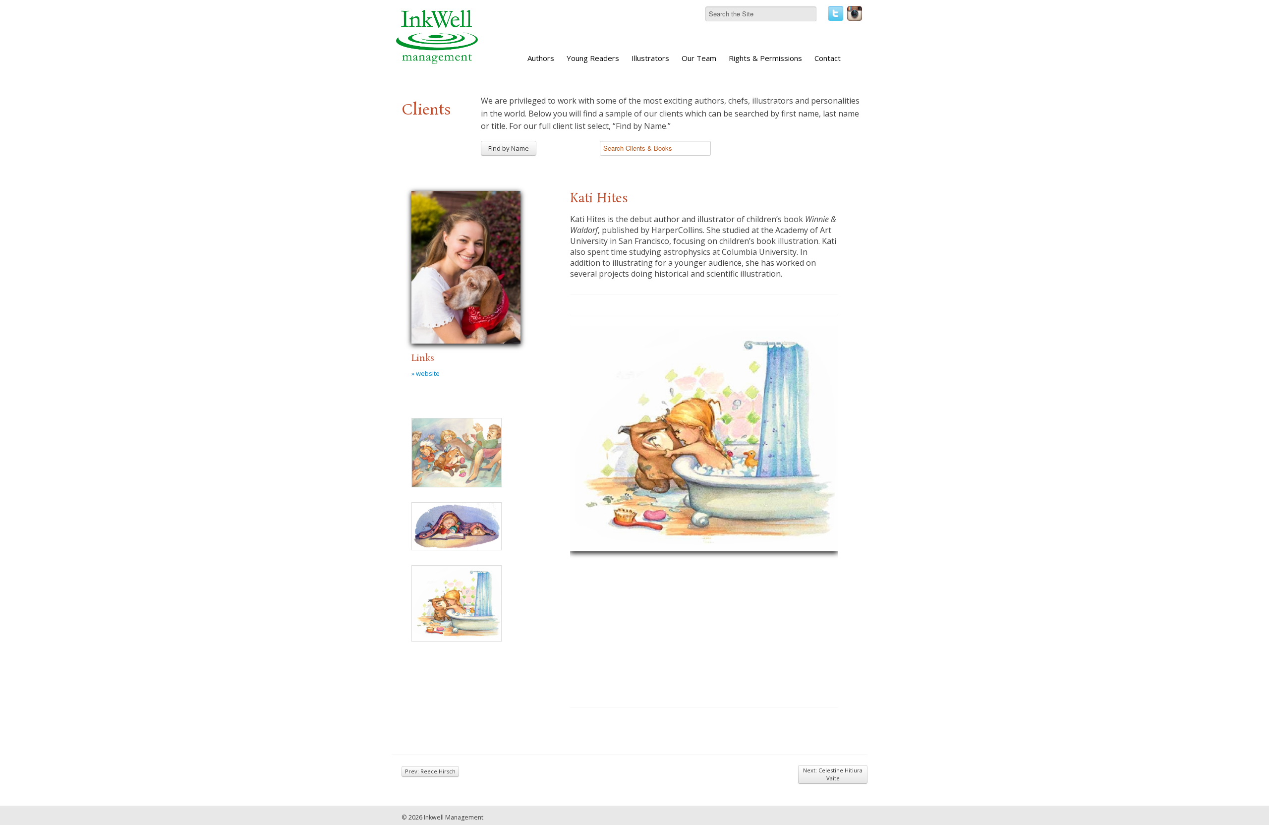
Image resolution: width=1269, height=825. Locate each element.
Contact (827, 58)
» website (425, 373)
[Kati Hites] (465, 265)
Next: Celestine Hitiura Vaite (833, 774)
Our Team (699, 58)
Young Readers (593, 58)
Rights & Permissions (765, 58)
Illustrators (650, 58)
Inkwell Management (453, 817)
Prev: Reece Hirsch (430, 771)
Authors (540, 58)
